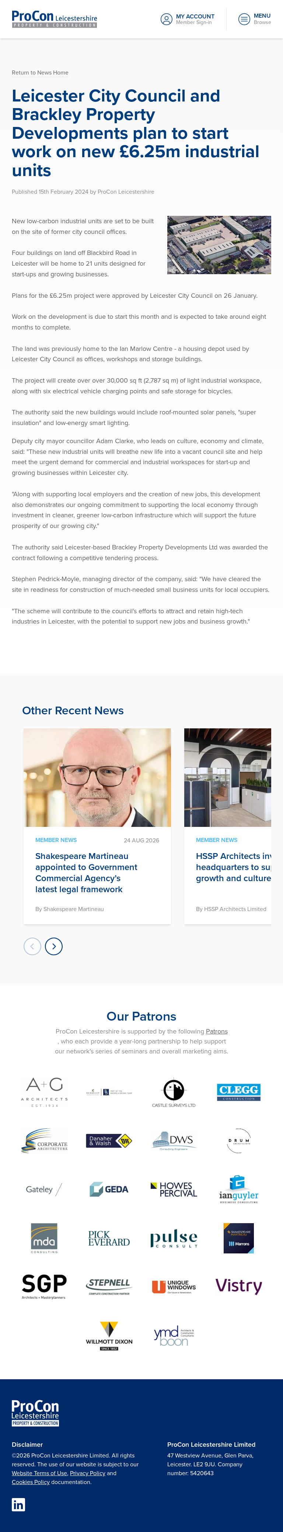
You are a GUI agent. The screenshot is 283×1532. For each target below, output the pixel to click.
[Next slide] (54, 946)
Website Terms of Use (39, 1473)
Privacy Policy (87, 1473)
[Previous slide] (32, 946)
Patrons (217, 1031)
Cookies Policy (31, 1482)
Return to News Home (40, 72)
